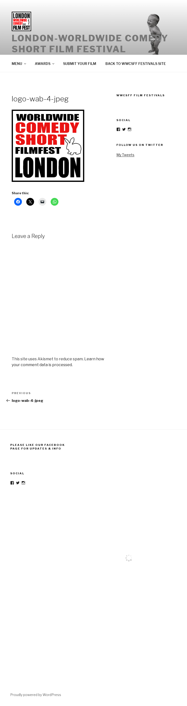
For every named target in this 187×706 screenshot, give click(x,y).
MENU (17, 64)
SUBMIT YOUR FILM (79, 64)
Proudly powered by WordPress (35, 695)
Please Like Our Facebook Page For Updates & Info (37, 446)
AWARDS (42, 64)
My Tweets (125, 155)
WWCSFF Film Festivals (140, 95)
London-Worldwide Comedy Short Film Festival (90, 43)
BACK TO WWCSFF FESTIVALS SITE (135, 64)
